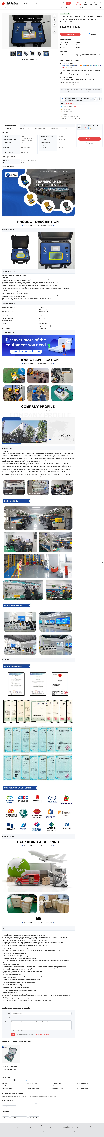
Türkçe (81, 1127)
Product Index (78, 1126)
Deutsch (49, 1127)
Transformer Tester (56, 1083)
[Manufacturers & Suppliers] (10, 3)
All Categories (7, 8)
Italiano (44, 1127)
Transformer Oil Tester (32, 1083)
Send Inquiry (70, 34)
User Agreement (60, 1131)
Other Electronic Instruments (44, 1103)
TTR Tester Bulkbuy (34, 1117)
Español (21, 1127)
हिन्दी (72, 1127)
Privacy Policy (75, 1131)
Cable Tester (55, 1086)
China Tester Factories (22, 1114)
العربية (60, 1127)
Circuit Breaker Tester (7, 1088)
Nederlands (55, 1127)
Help (75, 8)
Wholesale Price (54, 1126)
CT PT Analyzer (30, 1086)
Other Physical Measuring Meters (26, 1103)
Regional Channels (70, 1126)
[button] (70, 128)
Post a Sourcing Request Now (44, 1034)
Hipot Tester (4, 1083)
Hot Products (14, 1126)
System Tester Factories (36, 1114)
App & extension (84, 8)
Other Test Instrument (28, 10)
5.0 (84, 128)
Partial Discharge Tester (57, 1088)
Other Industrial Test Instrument (79, 1103)
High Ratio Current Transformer (19, 1117)
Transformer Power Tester (79, 1114)
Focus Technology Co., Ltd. (42, 1131)
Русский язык (38, 1127)
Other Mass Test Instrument (9, 1106)
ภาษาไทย (77, 1127)
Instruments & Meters (10, 10)
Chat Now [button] (93, 34)
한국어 (64, 1127)
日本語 (68, 1127)
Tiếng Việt (87, 1127)
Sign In (62, 118)
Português (27, 1127)
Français (32, 1127)
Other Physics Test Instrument (61, 1103)
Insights (90, 1126)
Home (3, 10)
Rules (101, 8)
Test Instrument (19, 10)
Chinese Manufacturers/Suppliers (34, 1126)
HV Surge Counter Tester (83, 1086)
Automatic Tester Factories (51, 1114)
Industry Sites (62, 1126)
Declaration (67, 1131)
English (16, 1127)
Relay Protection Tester (82, 1088)
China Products (22, 1126)
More (3, 1120)
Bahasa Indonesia (94, 1127)
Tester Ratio (5, 1117)
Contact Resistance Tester (33, 1088)
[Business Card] (100, 132)
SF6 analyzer (5, 1086)
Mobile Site (85, 1126)
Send (13, 1034)
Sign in (100, 4)
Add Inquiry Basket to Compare (30, 59)
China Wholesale (45, 1126)
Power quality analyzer (82, 1083)
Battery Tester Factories (8, 1114)
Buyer (67, 8)
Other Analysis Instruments (9, 1103)
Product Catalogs (23, 1080)
